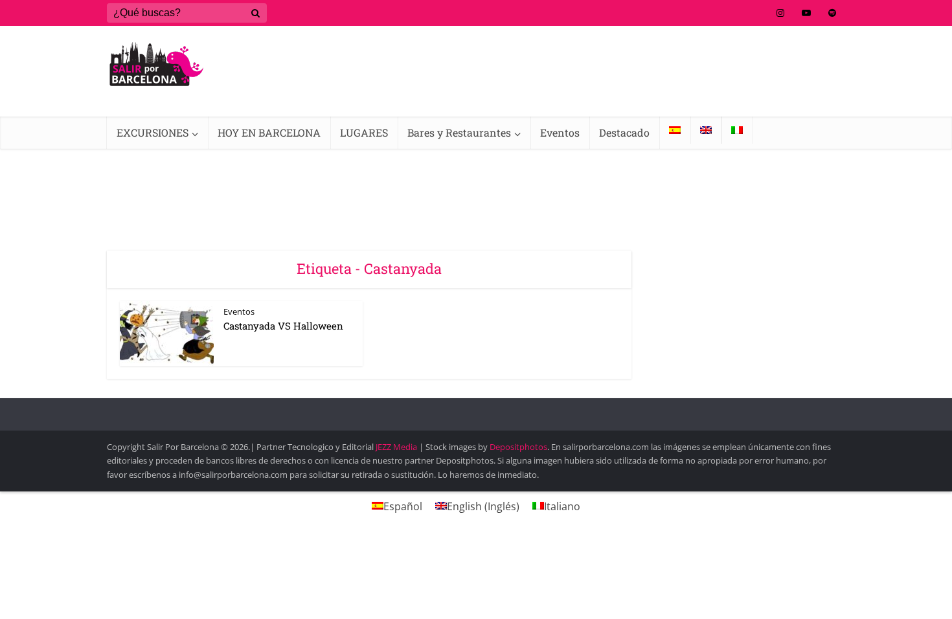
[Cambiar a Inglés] (705, 130)
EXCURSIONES (152, 132)
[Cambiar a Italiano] (737, 130)
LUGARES (364, 132)
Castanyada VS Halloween (283, 325)
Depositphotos (518, 447)
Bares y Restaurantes (459, 132)
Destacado (624, 132)
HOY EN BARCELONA (269, 132)
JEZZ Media (397, 447)
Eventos (560, 132)
